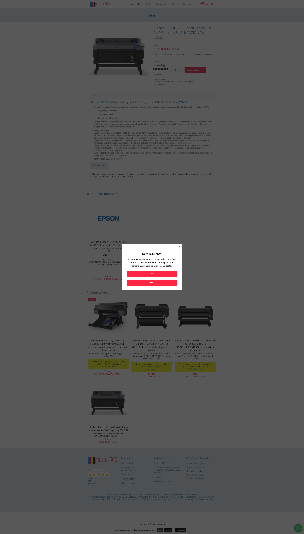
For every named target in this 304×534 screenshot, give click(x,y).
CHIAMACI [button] (152, 283)
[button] (179, 246)
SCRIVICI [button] (152, 274)
